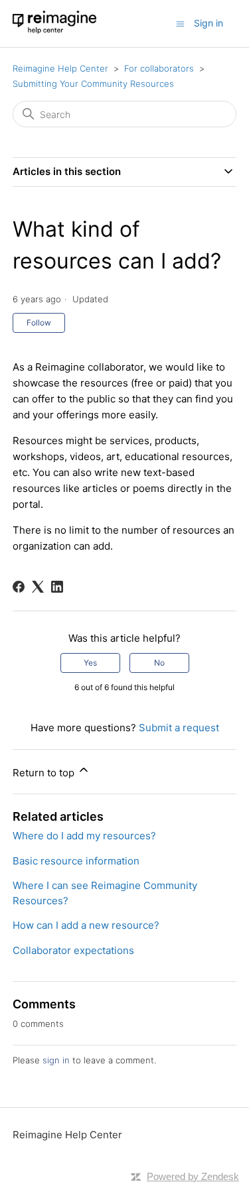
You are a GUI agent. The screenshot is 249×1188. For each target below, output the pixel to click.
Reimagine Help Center (60, 68)
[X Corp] (38, 587)
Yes (90, 663)
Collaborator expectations (73, 950)
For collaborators (159, 68)
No (159, 663)
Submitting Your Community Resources (93, 83)
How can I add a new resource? (86, 925)
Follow (39, 322)
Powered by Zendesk (193, 1176)
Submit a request (179, 727)
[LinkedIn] (57, 587)
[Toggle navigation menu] (180, 23)
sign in (56, 1060)
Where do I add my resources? (84, 835)
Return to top (45, 772)
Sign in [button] (208, 23)
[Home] (55, 30)
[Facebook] (19, 587)
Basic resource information (76, 861)
